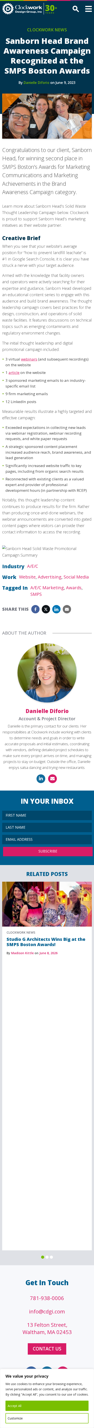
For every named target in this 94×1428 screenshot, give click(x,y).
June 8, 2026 (48, 953)
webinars (29, 359)
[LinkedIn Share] (56, 609)
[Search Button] (75, 9)
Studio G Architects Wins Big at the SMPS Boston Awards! (46, 941)
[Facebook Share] (35, 609)
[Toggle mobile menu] (88, 9)
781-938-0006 (47, 1298)
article (14, 372)
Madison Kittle (22, 953)
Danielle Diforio (36, 82)
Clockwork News (47, 30)
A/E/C (32, 566)
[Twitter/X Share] (46, 609)
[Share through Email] (67, 609)
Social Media (76, 577)
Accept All (14, 1406)
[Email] (52, 778)
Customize (15, 1418)
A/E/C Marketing (47, 588)
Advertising (49, 577)
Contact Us (47, 1349)
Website (27, 577)
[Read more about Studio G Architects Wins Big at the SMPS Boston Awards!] (47, 883)
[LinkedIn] (41, 778)
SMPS (36, 594)
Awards (74, 588)
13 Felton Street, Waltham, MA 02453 (47, 1328)
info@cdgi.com (47, 1311)
